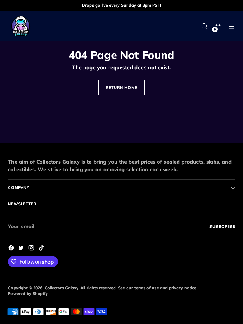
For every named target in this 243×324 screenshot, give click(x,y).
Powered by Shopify (27, 293)
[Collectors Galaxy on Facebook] (12, 249)
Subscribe (222, 226)
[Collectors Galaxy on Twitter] (22, 249)
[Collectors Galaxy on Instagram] (32, 249)
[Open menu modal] (231, 26)
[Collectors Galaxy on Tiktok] (42, 249)
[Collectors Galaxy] (20, 26)
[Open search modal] (204, 26)
